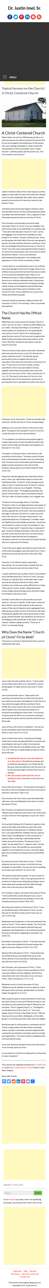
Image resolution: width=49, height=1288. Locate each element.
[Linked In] (27, 19)
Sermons (32, 1271)
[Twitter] (15, 19)
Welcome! (17, 1271)
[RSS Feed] (39, 19)
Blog (26, 1271)
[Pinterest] (21, 19)
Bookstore (15, 1274)
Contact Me (25, 1277)
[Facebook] (10, 19)
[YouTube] (33, 19)
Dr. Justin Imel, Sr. (24, 8)
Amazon (11, 1199)
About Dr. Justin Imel (30, 1274)
